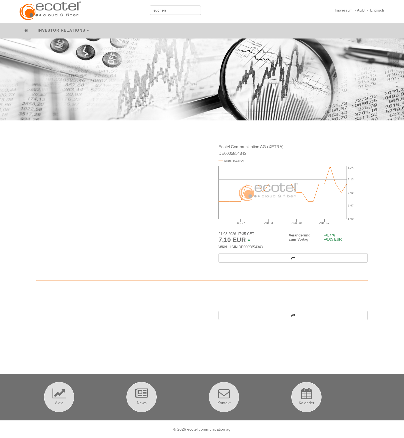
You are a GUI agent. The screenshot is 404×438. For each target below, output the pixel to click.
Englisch (377, 10)
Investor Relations (61, 30)
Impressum (344, 10)
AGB (361, 10)
